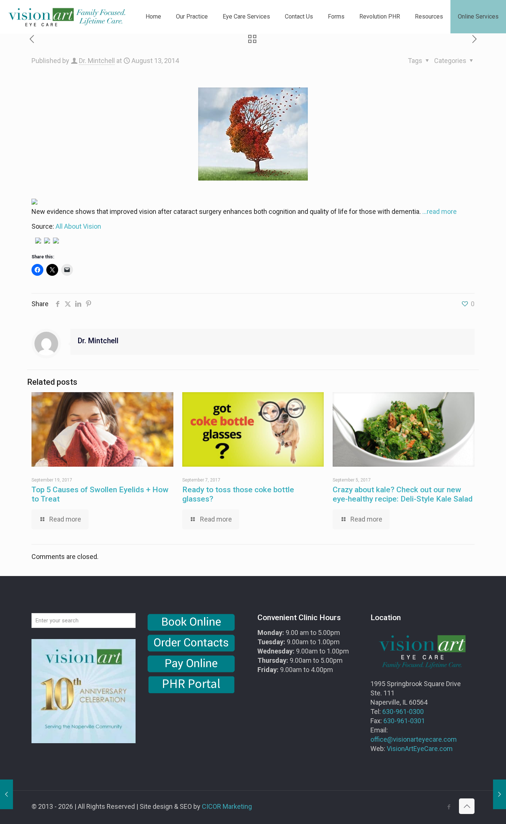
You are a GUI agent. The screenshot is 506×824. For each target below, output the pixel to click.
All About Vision (78, 226)
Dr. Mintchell (97, 60)
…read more (439, 211)
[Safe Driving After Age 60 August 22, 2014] (499, 794)
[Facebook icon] (449, 807)
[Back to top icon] (467, 806)
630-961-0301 (404, 721)
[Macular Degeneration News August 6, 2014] (6, 794)
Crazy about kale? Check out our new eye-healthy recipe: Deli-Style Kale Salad (403, 494)
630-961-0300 (403, 711)
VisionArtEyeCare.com (420, 748)
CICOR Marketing (227, 806)
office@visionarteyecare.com (413, 739)
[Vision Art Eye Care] (66, 16)
